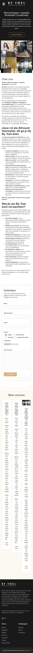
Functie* (6, 332)
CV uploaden (7, 340)
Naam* (5, 303)
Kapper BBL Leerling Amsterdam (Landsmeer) (26, 416)
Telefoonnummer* (8, 313)
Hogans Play (27, 650)
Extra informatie (8, 350)
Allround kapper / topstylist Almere (7, 409)
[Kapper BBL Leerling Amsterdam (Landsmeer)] (26, 402)
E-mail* (6, 322)
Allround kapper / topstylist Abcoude (16, 409)
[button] (2, 618)
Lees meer (6, 544)
